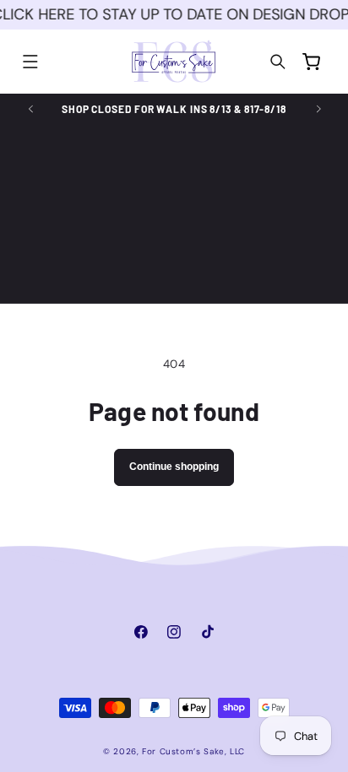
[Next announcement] (318, 108)
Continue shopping (174, 466)
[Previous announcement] (30, 108)
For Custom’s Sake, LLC (193, 751)
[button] (30, 61)
